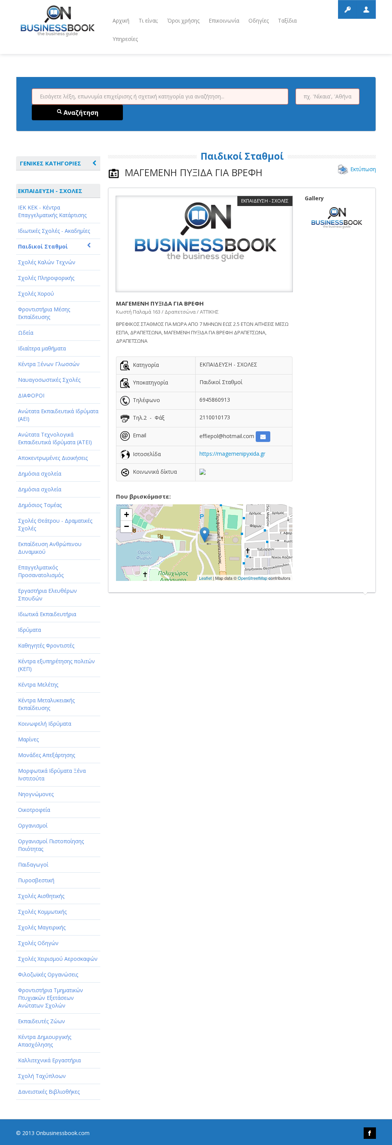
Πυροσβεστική (36, 880)
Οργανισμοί (32, 825)
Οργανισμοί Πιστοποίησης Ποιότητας (51, 844)
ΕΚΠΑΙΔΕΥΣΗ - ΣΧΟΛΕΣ (50, 191)
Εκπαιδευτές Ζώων (41, 1021)
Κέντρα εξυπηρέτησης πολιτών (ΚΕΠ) (56, 665)
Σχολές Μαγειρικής (41, 927)
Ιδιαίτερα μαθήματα (42, 348)
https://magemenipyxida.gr (232, 453)
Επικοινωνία (224, 20)
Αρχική (121, 20)
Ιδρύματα (29, 629)
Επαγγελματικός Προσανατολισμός (41, 571)
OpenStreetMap (252, 578)
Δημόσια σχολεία (39, 473)
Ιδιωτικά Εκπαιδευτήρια (47, 614)
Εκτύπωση (363, 169)
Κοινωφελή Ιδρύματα (44, 723)
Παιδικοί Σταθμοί (43, 246)
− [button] (126, 526)
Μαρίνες (28, 739)
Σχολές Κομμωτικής (42, 911)
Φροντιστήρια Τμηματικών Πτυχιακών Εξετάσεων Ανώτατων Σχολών (50, 997)
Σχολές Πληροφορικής (46, 277)
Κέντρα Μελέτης (38, 684)
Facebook (370, 1133)
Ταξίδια (287, 20)
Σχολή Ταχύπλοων (42, 1076)
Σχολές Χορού (36, 293)
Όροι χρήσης (183, 20)
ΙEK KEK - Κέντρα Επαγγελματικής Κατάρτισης (52, 211)
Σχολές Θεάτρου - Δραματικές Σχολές (55, 524)
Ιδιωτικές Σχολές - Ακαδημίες (54, 230)
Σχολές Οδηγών (38, 943)
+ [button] (126, 514)
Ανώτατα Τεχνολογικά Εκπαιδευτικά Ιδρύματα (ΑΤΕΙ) (55, 438)
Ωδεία (25, 332)
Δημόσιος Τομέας (40, 505)
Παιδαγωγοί (33, 864)
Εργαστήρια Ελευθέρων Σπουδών (47, 594)
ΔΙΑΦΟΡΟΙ (31, 395)
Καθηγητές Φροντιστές (46, 645)
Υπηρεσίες (125, 39)
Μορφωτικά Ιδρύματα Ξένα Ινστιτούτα (52, 774)
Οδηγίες (258, 20)
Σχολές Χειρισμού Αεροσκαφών (58, 958)
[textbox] (160, 96)
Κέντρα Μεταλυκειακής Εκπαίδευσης (46, 704)
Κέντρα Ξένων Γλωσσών (49, 364)
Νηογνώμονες (36, 794)
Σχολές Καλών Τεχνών (46, 262)
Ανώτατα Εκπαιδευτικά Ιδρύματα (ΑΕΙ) (58, 414)
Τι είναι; (148, 20)
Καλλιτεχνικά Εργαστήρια (49, 1060)
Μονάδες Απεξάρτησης (46, 755)
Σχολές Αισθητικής (41, 896)
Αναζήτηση (80, 112)
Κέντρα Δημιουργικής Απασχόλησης (44, 1040)
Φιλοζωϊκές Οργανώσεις (48, 974)
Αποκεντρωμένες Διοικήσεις (53, 457)
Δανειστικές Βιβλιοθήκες (49, 1091)
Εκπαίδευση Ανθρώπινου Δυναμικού (50, 547)
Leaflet (205, 578)
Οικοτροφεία (34, 809)
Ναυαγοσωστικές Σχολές (49, 379)
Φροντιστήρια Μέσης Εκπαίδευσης (44, 313)
